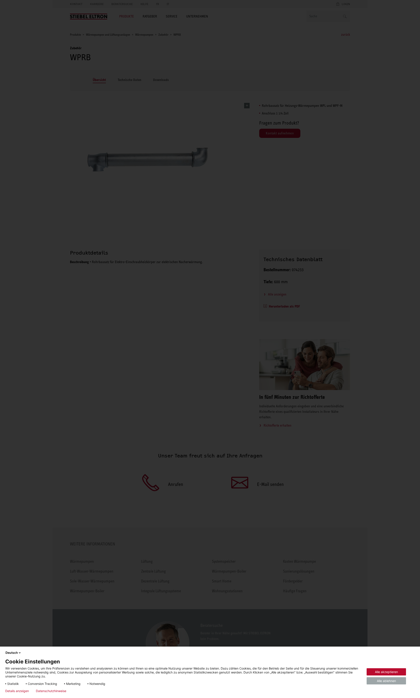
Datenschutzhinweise (51, 691)
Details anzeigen (17, 691)
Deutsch (11, 652)
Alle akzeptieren (386, 672)
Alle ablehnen (386, 681)
